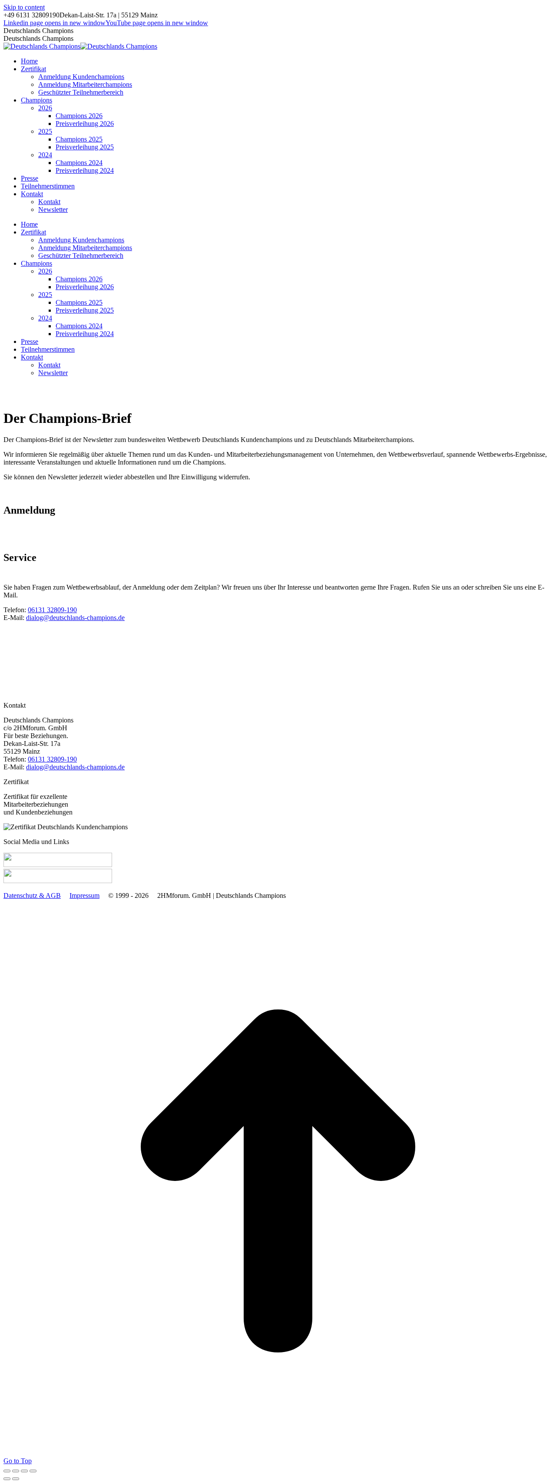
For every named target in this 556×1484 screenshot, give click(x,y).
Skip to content (24, 7)
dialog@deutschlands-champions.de (75, 617)
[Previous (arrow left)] (6, 1478)
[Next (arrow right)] (15, 1478)
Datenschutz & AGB (32, 895)
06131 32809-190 (52, 609)
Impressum (84, 895)
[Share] (15, 1471)
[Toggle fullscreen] (24, 1471)
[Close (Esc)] (6, 1471)
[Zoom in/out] (33, 1471)
